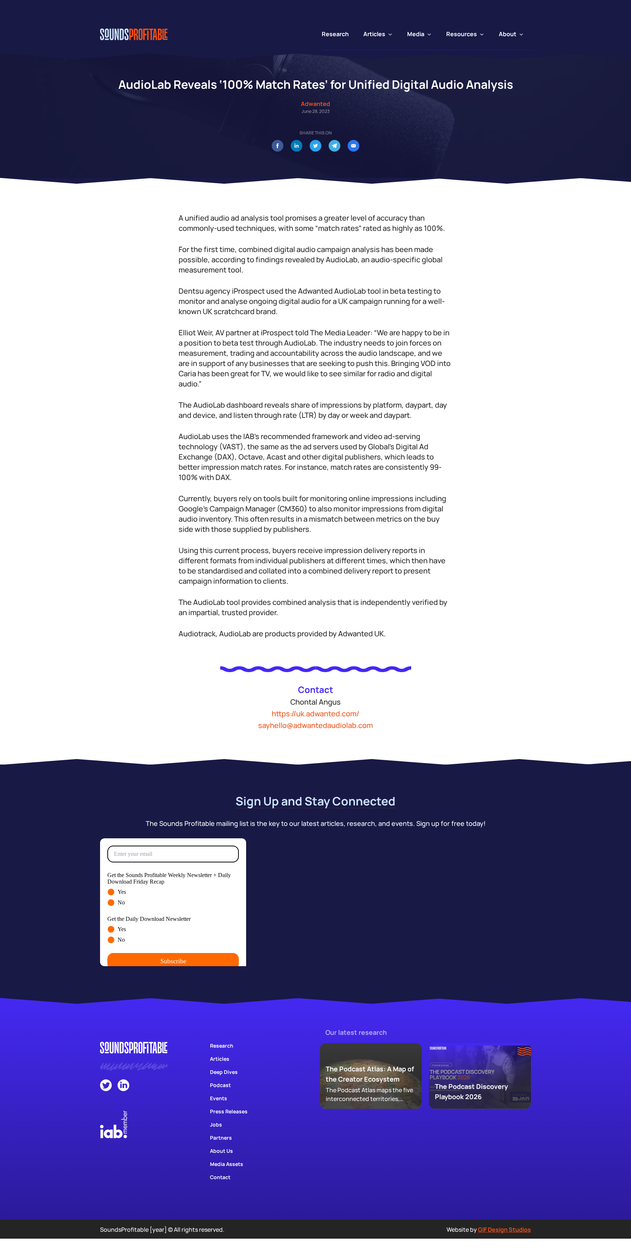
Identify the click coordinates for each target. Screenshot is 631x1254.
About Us (221, 1150)
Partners (221, 1137)
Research (221, 1045)
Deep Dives (224, 1071)
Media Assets (226, 1163)
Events (218, 1098)
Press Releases (229, 1111)
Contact (220, 1177)
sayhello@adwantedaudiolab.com (315, 725)
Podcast (220, 1085)
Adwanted (315, 103)
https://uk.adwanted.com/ (315, 714)
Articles (219, 1058)
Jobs (216, 1124)
